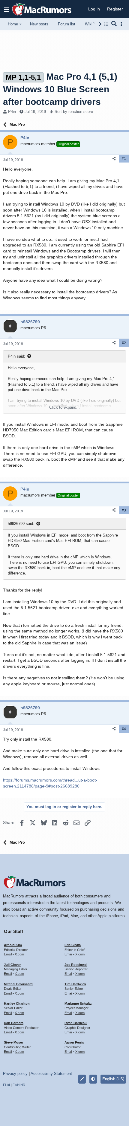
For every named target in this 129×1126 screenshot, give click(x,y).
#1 (124, 159)
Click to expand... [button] (64, 407)
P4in (12, 111)
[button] (6, 9)
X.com (19, 954)
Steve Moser (13, 1042)
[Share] (114, 159)
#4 (124, 729)
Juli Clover (12, 964)
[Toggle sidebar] (122, 24)
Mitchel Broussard (18, 984)
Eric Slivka (72, 945)
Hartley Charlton (17, 1003)
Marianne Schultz (78, 1003)
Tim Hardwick (75, 984)
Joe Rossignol (75, 964)
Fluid (6, 1085)
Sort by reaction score (74, 111)
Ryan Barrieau (75, 1023)
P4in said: (16, 356)
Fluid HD (19, 1085)
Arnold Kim (13, 945)
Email (8, 954)
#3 (124, 510)
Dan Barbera (13, 1023)
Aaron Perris (74, 1042)
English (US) (113, 1079)
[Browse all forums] (106, 24)
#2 (124, 343)
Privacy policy (15, 1073)
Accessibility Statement (51, 1073)
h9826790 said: (21, 523)
